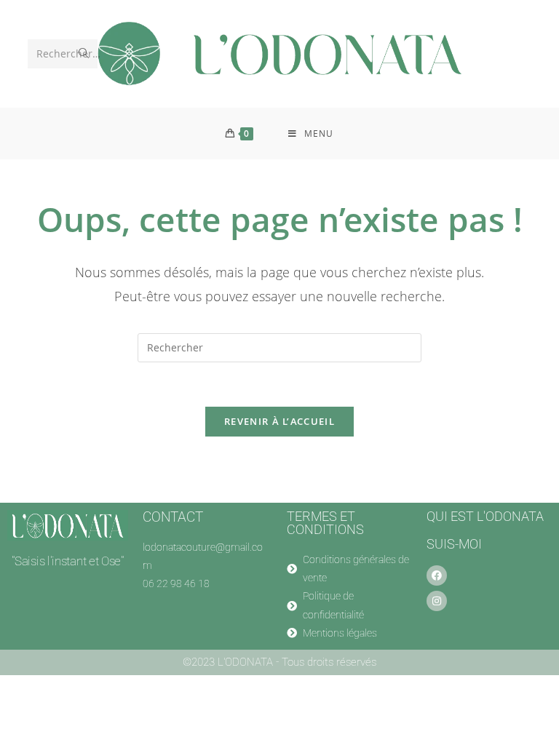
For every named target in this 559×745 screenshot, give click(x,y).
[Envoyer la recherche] (84, 53)
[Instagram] (437, 601)
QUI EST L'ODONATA (485, 516)
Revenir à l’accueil (279, 421)
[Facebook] (437, 575)
